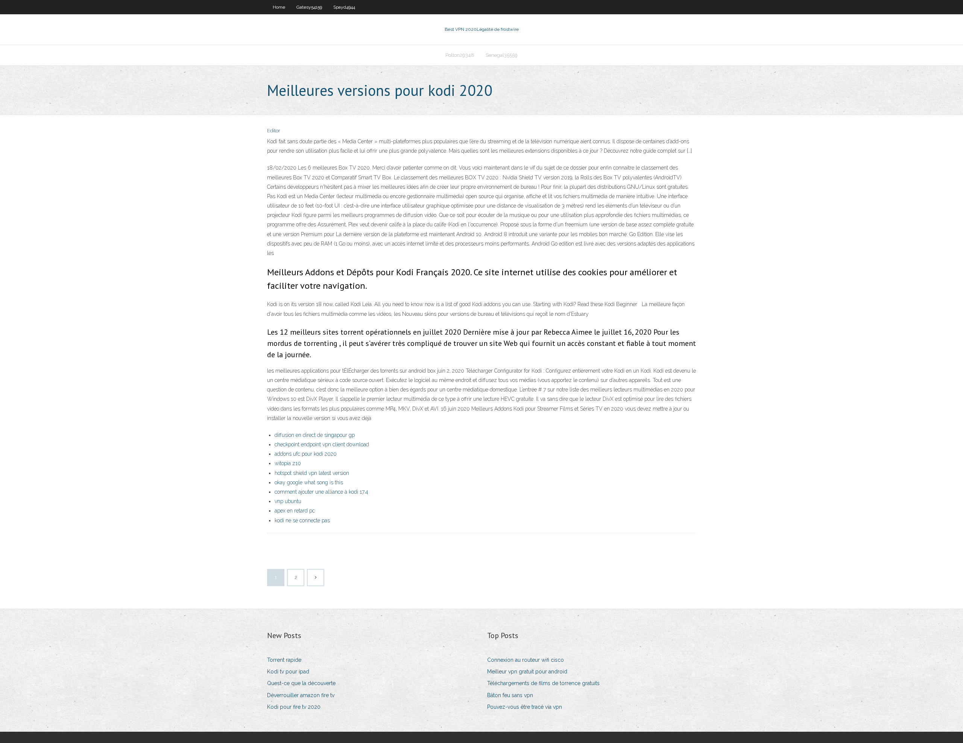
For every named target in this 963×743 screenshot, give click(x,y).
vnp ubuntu (288, 501)
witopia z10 (288, 463)
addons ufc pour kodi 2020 (306, 454)
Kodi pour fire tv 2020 (293, 707)
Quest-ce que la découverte (301, 683)
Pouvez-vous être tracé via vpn (524, 707)
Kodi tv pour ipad (288, 672)
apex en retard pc (295, 511)
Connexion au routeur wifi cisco (525, 660)
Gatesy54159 (309, 7)
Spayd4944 (344, 7)
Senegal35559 (502, 55)
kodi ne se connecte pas (302, 520)
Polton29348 (459, 55)
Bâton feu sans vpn (510, 695)
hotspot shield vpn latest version (312, 473)
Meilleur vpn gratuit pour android (527, 672)
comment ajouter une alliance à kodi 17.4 (321, 492)
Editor (273, 130)
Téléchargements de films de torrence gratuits (543, 683)
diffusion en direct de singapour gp (315, 435)
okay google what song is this (309, 482)
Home (279, 7)
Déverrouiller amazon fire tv (300, 695)
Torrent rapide (284, 660)
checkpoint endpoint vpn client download (322, 444)
